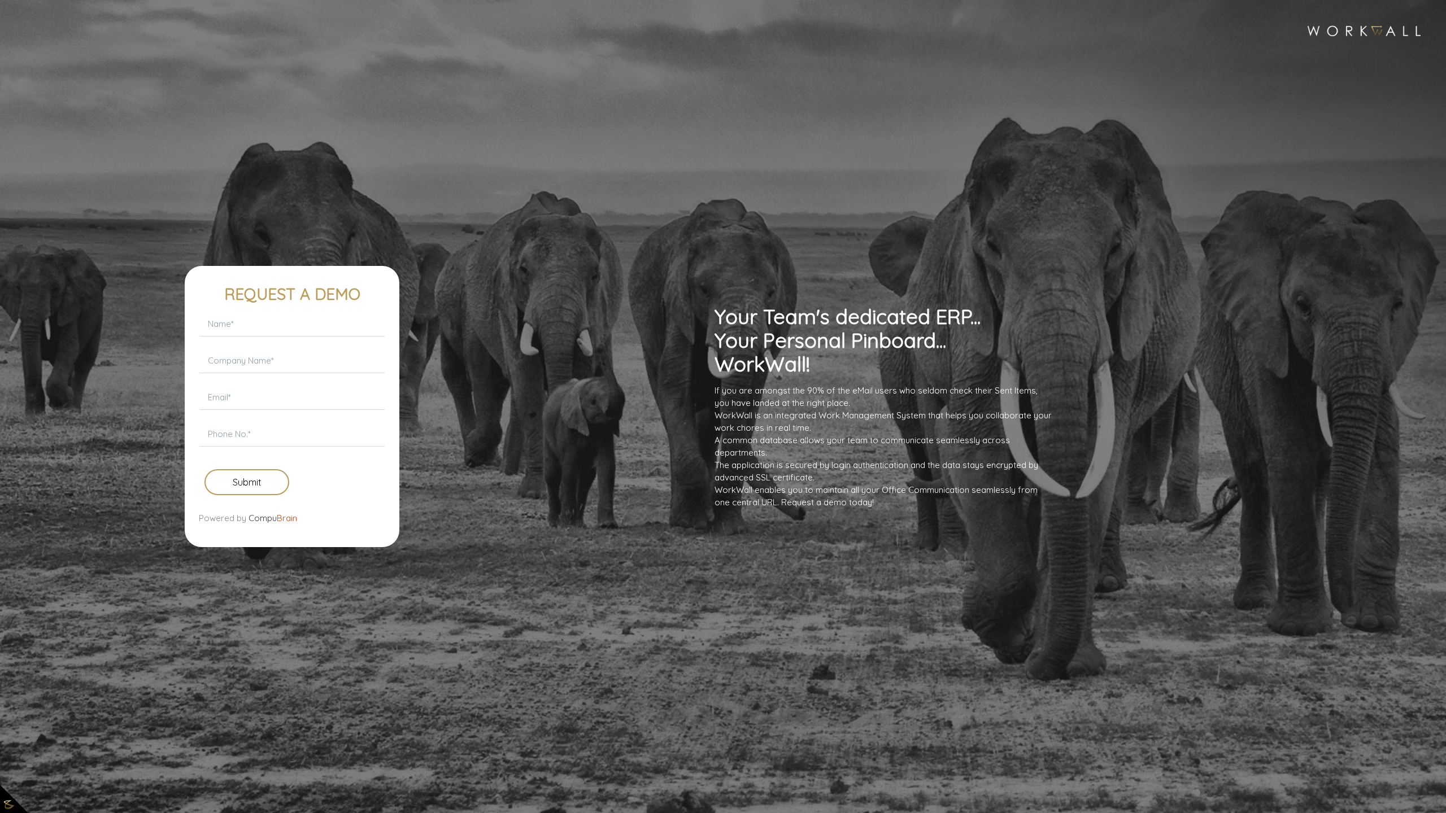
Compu (273, 518)
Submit (247, 482)
